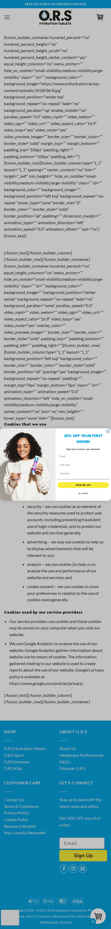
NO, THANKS (83, 493)
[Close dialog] (107, 431)
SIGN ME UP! (83, 485)
